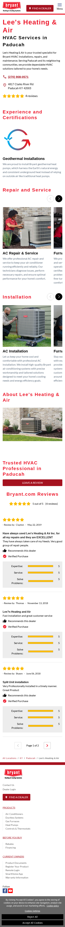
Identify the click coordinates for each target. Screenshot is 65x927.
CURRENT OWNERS (13, 856)
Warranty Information (17, 877)
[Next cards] (58, 198)
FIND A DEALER (41, 8)
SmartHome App (14, 873)
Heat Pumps (12, 825)
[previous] (17, 745)
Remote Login (13, 870)
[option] (32, 152)
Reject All (32, 916)
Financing (11, 847)
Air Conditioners (14, 814)
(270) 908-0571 (18, 77)
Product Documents (16, 862)
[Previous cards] (50, 198)
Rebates (10, 843)
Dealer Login (9, 789)
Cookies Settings (32, 911)
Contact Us (8, 785)
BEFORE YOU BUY (12, 837)
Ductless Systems (14, 817)
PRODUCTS (9, 807)
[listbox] (32, 152)
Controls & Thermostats (18, 828)
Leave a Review (32, 482)
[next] (47, 745)
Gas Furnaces (12, 821)
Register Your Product (17, 866)
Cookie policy (53, 905)
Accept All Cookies (32, 922)
